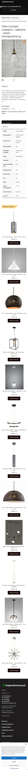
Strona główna (6, 17)
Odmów (14, 761)
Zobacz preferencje (14, 765)
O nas (3, 733)
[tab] (14, 122)
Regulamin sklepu (6, 727)
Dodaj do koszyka (13, 243)
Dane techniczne (7, 123)
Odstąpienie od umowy (7, 730)
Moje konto (4, 721)
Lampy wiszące (15, 17)
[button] (26, 744)
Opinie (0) (5, 126)
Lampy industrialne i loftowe (14, 111)
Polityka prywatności (14, 768)
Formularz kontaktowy (7, 724)
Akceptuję (14, 758)
